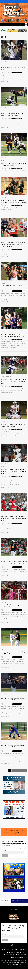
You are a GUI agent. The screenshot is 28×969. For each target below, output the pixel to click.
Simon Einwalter (13, 79)
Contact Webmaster (16, 964)
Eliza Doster (8, 297)
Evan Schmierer (12, 661)
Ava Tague (3, 753)
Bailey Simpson (20, 612)
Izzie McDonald (13, 616)
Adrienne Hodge (14, 293)
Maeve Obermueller (10, 759)
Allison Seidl (22, 293)
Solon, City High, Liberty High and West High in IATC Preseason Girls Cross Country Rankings (13, 245)
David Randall (12, 343)
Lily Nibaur (20, 757)
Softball (3, 761)
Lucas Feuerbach (16, 77)
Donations (24, 955)
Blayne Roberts (13, 659)
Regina (19, 207)
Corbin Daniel (4, 343)
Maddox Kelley (4, 79)
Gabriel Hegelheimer (11, 390)
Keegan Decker (19, 343)
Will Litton (17, 484)
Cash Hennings (13, 479)
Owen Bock (22, 571)
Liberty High (14, 207)
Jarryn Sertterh (8, 710)
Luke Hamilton (15, 433)
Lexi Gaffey (7, 757)
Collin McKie (12, 75)
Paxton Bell (20, 712)
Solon (2, 65)
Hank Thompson (21, 481)
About (17, 955)
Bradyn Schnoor (5, 121)
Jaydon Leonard (16, 710)
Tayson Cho (7, 347)
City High (3, 252)
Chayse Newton (5, 569)
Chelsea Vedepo (10, 295)
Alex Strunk (4, 432)
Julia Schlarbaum (21, 616)
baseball (11, 706)
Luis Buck (23, 77)
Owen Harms (14, 712)
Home (3, 950)
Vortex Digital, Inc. (17, 962)
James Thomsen (9, 123)
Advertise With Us (10, 957)
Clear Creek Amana (6, 207)
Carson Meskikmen (6, 341)
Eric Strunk (22, 432)
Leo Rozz (3, 571)
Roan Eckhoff (13, 435)
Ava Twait (3, 295)
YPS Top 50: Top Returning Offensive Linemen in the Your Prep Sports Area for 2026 (14, 519)
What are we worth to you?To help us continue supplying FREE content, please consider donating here (14, 832)
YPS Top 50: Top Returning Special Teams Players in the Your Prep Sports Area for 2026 (14, 381)
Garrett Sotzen (20, 661)
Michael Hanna (17, 345)
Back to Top (14, 909)
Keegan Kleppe (9, 755)
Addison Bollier (5, 612)
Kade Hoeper (9, 77)
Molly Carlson (19, 759)
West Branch (14, 620)
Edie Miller (16, 614)
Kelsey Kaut (16, 755)
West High (3, 197)
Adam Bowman (5, 659)
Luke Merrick (11, 663)
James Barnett (19, 526)
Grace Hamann (22, 297)
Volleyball (3, 209)
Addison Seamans (5, 293)
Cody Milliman (4, 75)
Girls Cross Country (18, 252)
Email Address (5, 850)
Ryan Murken (7, 72)
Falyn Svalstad (9, 252)
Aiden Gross (4, 388)
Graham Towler (13, 481)
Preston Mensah (10, 530)
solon (18, 79)
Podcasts (20, 957)
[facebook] (26, 1)
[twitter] (24, 1)
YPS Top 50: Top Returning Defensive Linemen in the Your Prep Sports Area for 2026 (14, 471)
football (17, 75)
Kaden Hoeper (17, 123)
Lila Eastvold (11, 618)
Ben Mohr (3, 526)
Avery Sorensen (5, 479)
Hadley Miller (23, 614)
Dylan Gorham (8, 708)
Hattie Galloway (5, 616)
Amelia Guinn (12, 612)
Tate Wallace (19, 573)
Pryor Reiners (4, 573)
